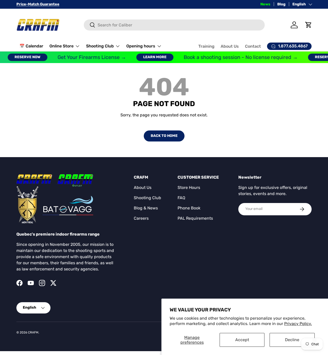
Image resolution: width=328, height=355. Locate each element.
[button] (308, 25)
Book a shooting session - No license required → (238, 57)
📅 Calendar (31, 46)
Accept (242, 339)
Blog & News (146, 208)
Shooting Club (100, 46)
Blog (281, 4)
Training (206, 46)
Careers (141, 218)
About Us (230, 46)
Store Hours (189, 187)
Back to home (164, 136)
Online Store (61, 46)
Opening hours (140, 46)
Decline (292, 339)
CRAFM (33, 332)
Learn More (151, 57)
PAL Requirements (195, 218)
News (265, 4)
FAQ (181, 197)
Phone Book (189, 208)
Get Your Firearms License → (89, 57)
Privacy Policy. (298, 323)
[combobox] (174, 25)
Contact (253, 46)
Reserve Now (24, 57)
